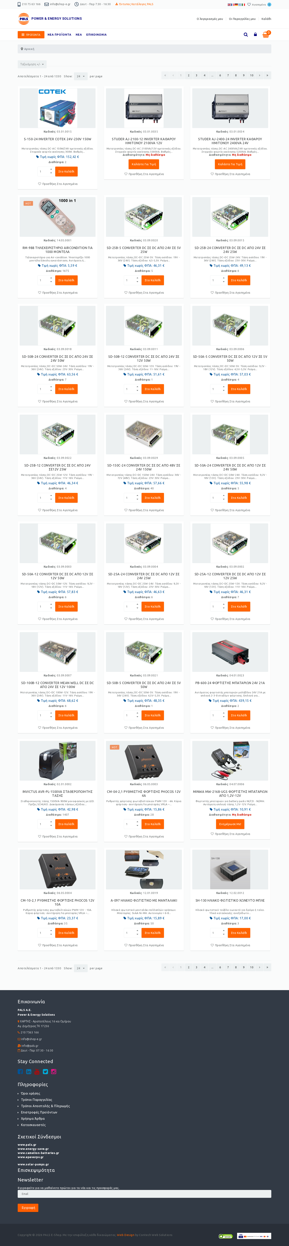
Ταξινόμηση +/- (30, 64)
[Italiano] (243, 4)
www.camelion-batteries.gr (38, 1153)
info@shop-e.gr (60, 4)
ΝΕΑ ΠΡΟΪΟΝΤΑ (59, 34)
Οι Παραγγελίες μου (242, 18)
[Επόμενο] (259, 75)
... (212, 75)
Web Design (125, 1235)
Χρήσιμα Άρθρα (33, 1118)
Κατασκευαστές (33, 1125)
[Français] (233, 4)
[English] (229, 4)
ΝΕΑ (79, 34)
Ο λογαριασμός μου (210, 18)
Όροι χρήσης (30, 1093)
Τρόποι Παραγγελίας (36, 1099)
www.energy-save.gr (33, 1148)
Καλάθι (266, 18)
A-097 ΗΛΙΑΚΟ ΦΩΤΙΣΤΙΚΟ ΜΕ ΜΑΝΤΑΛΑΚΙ (144, 900)
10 (251, 75)
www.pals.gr (27, 1144)
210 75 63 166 (31, 4)
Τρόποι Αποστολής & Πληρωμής (45, 1106)
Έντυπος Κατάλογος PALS (136, 4)
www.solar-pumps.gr (33, 1164)
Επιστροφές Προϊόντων (39, 1112)
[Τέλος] (267, 75)
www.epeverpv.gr (31, 1157)
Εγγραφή (28, 1207)
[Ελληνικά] (240, 4)
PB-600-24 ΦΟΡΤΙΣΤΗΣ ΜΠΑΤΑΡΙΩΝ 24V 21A (230, 683)
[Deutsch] (236, 4)
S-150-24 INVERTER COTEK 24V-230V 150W (57, 139)
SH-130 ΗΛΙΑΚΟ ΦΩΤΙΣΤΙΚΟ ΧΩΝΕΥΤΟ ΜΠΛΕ (230, 900)
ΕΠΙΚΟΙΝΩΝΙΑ (96, 34)
